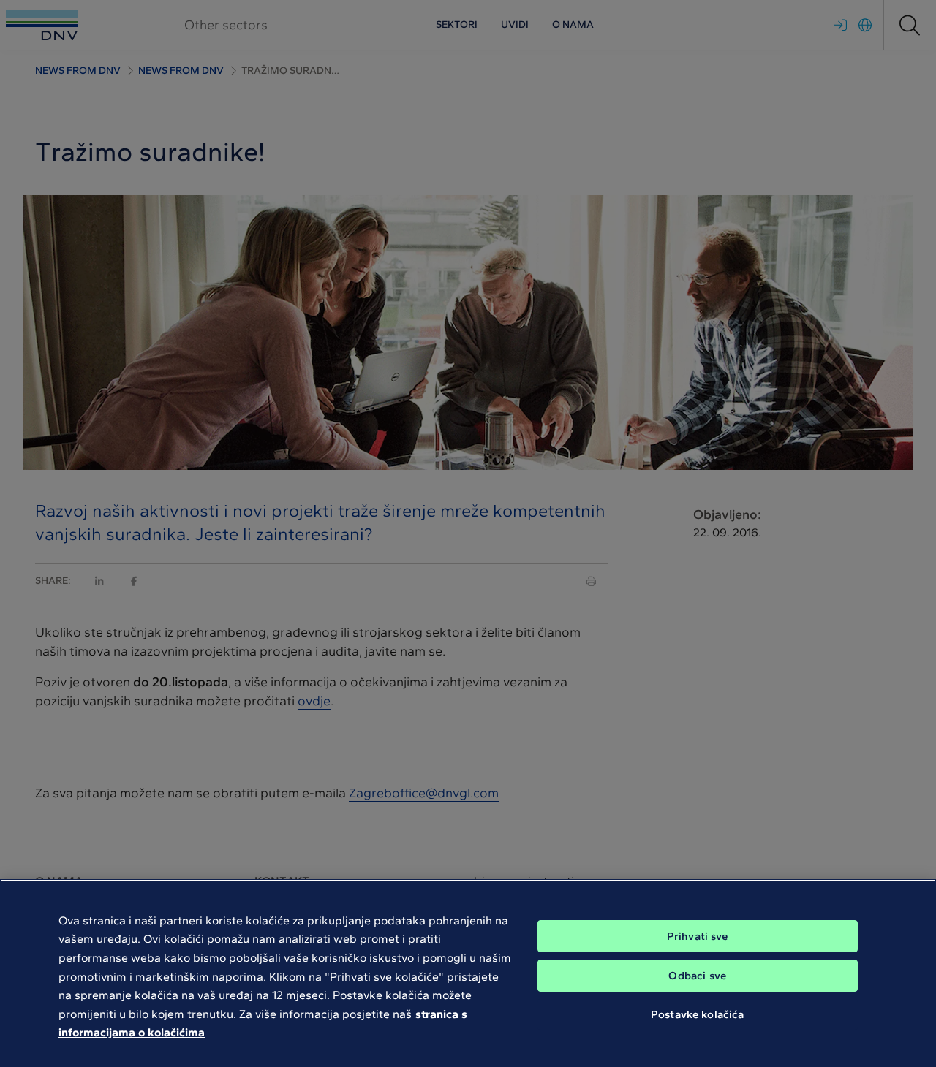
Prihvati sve (697, 936)
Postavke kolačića (697, 1014)
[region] (468, 973)
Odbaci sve (697, 975)
